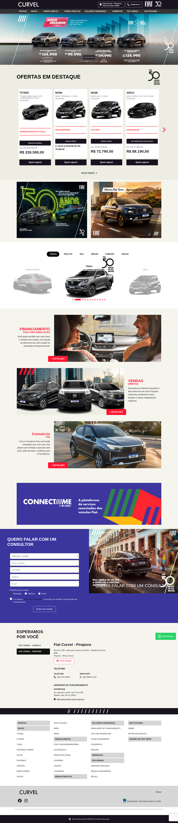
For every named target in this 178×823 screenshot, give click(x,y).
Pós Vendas (133, 11)
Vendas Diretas (51, 11)
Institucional (151, 11)
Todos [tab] (53, 254)
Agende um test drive (140, 739)
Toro (19, 744)
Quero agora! (35, 162)
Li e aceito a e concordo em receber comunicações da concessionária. (45, 600)
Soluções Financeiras (96, 11)
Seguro (95, 750)
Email (43, 594)
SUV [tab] (82, 254)
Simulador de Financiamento (105, 728)
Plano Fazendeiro (100, 739)
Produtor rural (62, 755)
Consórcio (96, 744)
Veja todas (88, 173)
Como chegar (66, 661)
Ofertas (23, 11)
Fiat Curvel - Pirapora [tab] (30, 651)
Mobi (56, 728)
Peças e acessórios (101, 771)
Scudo (20, 776)
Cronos (21, 766)
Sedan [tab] (94, 254)
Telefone (31, 594)
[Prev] (164, 130)
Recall (94, 776)
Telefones (135, 4)
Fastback (21, 760)
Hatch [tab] (125, 254)
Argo (56, 734)
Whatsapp (17, 594)
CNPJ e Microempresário (66, 744)
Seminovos (117, 11)
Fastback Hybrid (25, 750)
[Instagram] (26, 801)
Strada (20, 739)
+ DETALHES (58, 359)
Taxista (57, 766)
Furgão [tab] (109, 254)
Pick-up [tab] (68, 254)
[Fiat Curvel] (28, 4)
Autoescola (60, 750)
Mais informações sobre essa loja (70, 699)
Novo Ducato (60, 723)
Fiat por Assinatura (101, 734)
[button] (13, 39)
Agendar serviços (100, 766)
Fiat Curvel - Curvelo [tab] (30, 645)
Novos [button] (34, 11)
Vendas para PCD (72, 11)
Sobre (131, 728)
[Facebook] (20, 801)
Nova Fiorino (23, 771)
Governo (58, 760)
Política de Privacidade (33, 599)
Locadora (59, 771)
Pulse (20, 755)
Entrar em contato (44, 609)
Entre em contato (137, 734)
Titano (20, 734)
